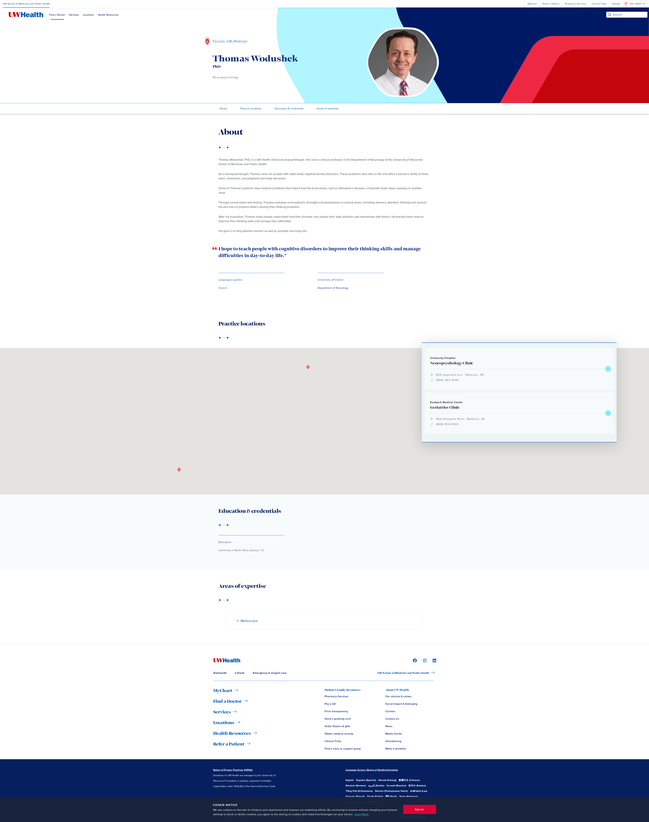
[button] (179, 469)
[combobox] (630, 14)
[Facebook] (414, 660)
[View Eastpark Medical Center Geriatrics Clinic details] (608, 413)
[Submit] (609, 14)
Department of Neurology (333, 288)
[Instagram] (424, 660)
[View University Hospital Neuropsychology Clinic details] (608, 369)
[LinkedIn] (432, 660)
